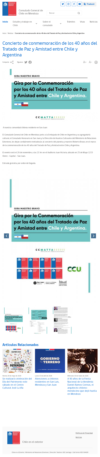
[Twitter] (63, 4)
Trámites (71, 21)
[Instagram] (68, 4)
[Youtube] (79, 4)
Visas (82, 21)
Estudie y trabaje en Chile (22, 23)
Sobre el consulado (48, 23)
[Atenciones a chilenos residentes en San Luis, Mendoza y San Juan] (50, 361)
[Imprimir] (96, 62)
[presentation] (6, 235)
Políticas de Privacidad (84, 433)
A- (90, 62)
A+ (84, 62)
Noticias (94, 21)
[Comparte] (11, 62)
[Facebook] (74, 4)
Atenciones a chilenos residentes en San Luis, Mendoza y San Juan (47, 382)
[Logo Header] (9, 9)
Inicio (5, 21)
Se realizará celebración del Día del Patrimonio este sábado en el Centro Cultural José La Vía (17, 383)
